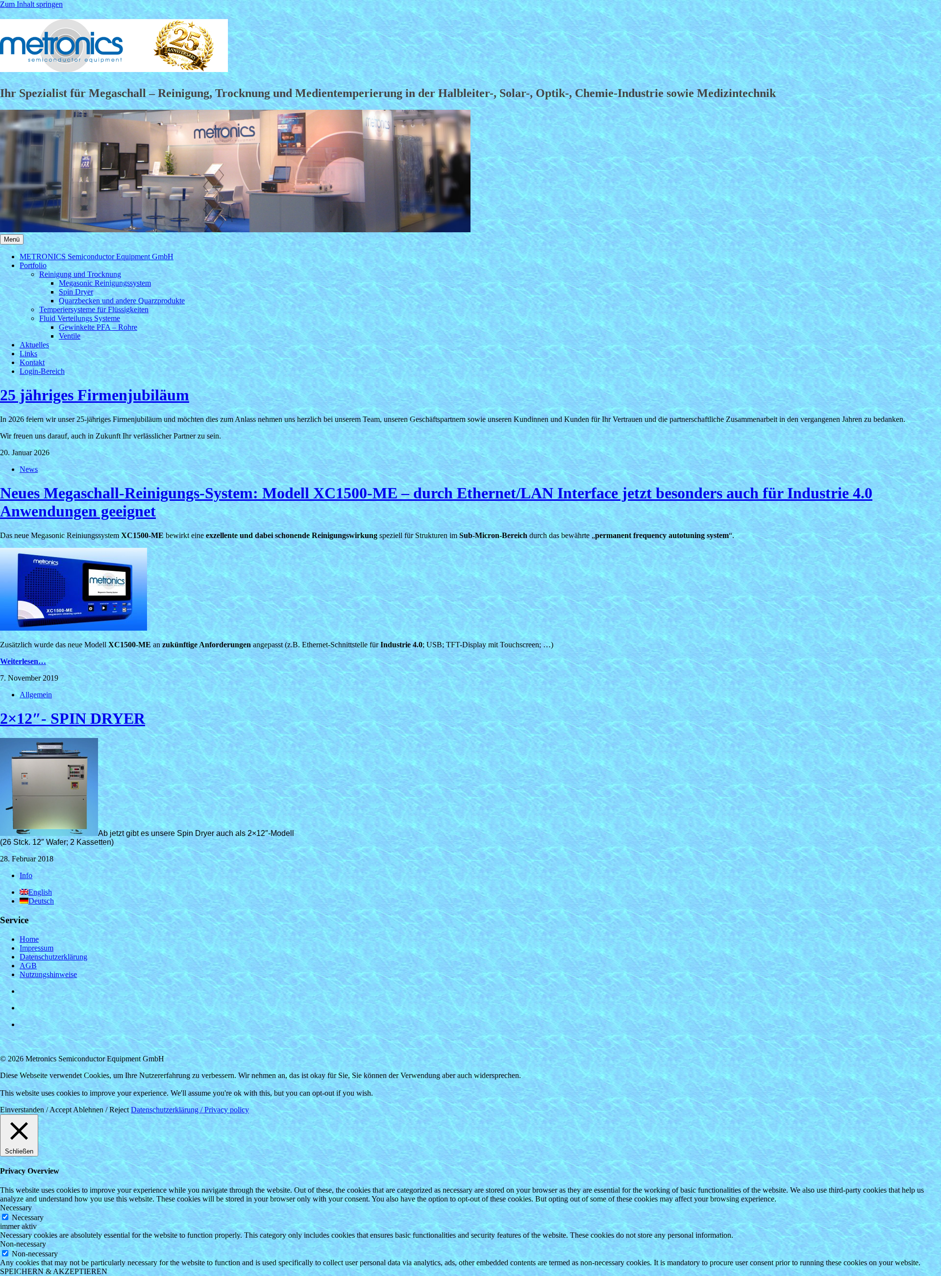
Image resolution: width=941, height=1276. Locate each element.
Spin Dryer (76, 292)
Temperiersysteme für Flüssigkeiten (94, 309)
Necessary (28, 1217)
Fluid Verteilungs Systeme (79, 318)
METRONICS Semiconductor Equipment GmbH (96, 256)
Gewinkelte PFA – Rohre (98, 327)
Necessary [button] (16, 1207)
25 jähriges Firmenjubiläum (94, 395)
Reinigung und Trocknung (80, 274)
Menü (12, 239)
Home (29, 939)
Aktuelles (34, 345)
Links (28, 353)
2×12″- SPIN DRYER (72, 718)
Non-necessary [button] (23, 1244)
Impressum (36, 948)
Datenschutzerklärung (53, 957)
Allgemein (36, 694)
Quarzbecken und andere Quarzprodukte (122, 300)
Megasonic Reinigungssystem (105, 283)
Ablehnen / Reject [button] (101, 1109)
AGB (28, 965)
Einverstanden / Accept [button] (36, 1109)
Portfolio (33, 265)
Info (26, 875)
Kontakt (32, 362)
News (29, 469)
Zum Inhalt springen (31, 4)
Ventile (69, 336)
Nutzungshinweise (48, 974)
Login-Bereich (42, 371)
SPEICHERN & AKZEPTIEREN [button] (53, 1271)
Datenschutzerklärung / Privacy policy (190, 1109)
